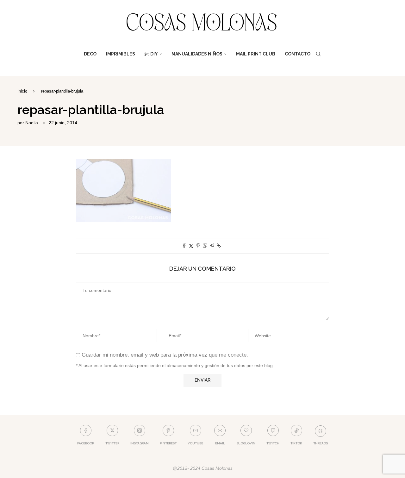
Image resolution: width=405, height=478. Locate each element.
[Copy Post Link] (219, 245)
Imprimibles (120, 53)
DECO (90, 53)
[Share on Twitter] (191, 246)
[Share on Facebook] (184, 246)
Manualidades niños (196, 53)
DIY (154, 53)
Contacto (297, 53)
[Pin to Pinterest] (198, 246)
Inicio (22, 91)
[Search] (318, 54)
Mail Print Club (255, 53)
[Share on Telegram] (212, 246)
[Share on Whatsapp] (205, 246)
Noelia (31, 122)
